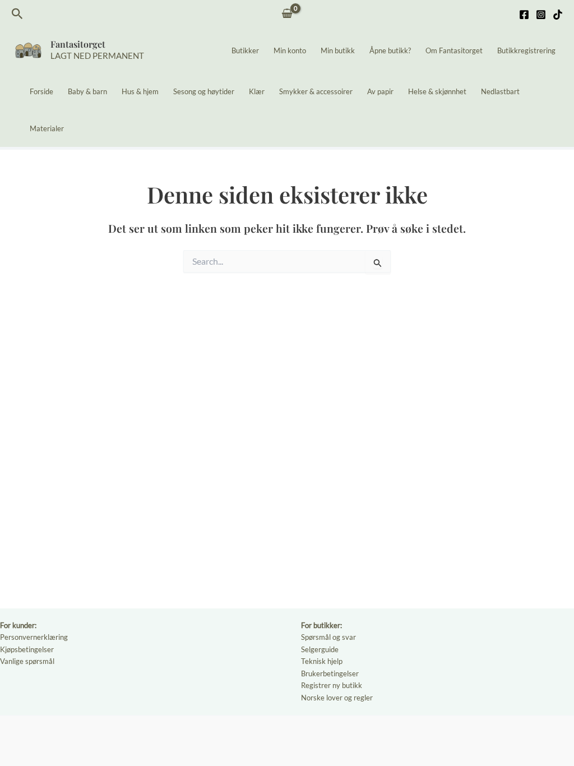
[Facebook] (524, 15)
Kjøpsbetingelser (27, 649)
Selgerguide (320, 649)
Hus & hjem (140, 91)
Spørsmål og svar (328, 637)
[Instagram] (541, 15)
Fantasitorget (77, 44)
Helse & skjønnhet (437, 91)
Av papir (380, 91)
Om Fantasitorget (454, 50)
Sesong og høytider (203, 91)
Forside (41, 91)
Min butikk (338, 50)
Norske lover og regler (337, 697)
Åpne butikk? (390, 50)
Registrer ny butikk (331, 685)
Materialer (47, 128)
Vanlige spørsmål (27, 661)
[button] (17, 14)
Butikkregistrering (526, 50)
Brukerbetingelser (330, 673)
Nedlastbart (500, 91)
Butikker (245, 50)
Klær (257, 91)
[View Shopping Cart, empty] (287, 14)
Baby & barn (87, 91)
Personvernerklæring (34, 637)
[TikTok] (558, 15)
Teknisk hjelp (321, 661)
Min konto (290, 50)
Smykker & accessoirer (316, 91)
